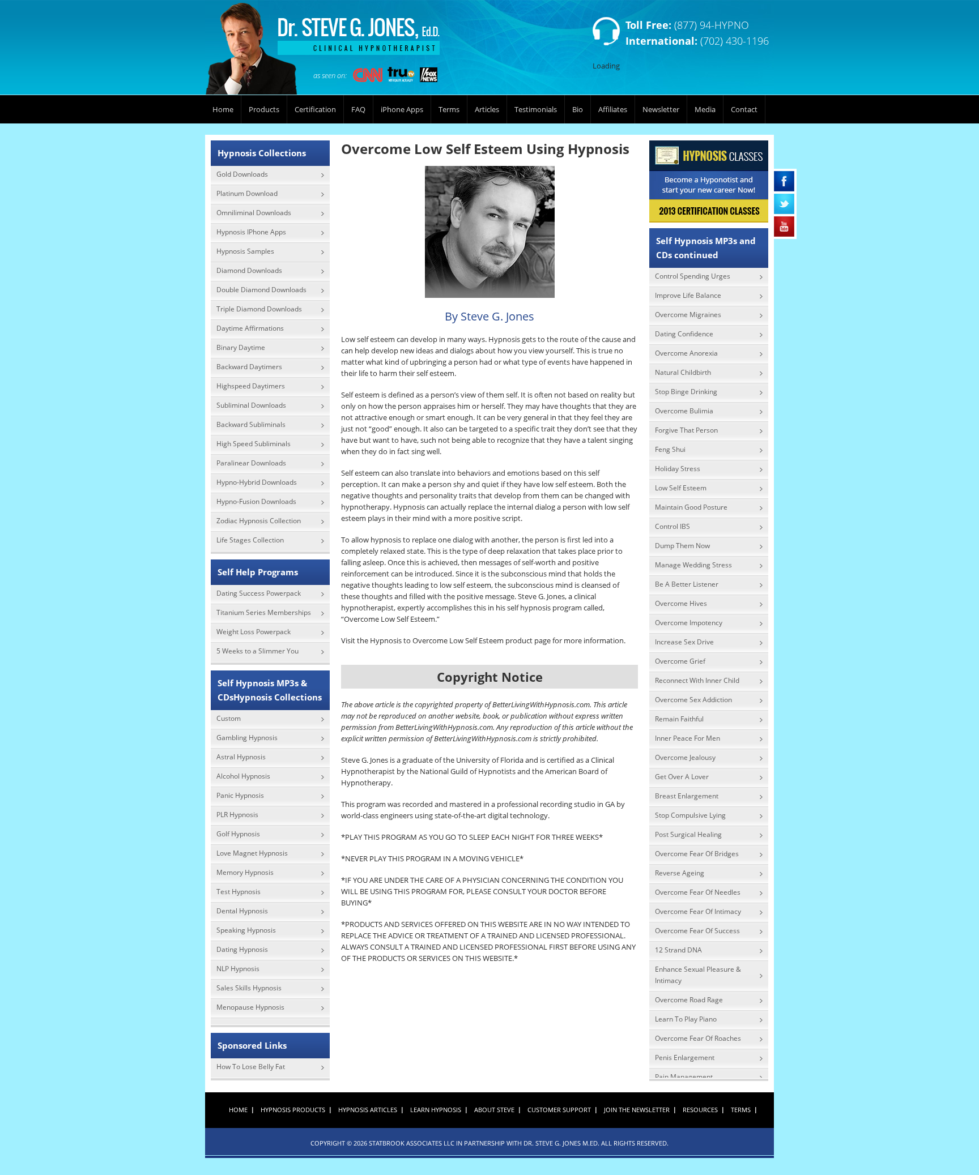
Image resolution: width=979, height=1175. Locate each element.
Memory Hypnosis (245, 872)
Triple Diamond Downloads (259, 309)
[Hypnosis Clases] (708, 181)
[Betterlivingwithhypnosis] (324, 50)
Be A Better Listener (686, 584)
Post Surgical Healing (688, 834)
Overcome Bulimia (684, 411)
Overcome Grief (680, 661)
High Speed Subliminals (253, 443)
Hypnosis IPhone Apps (251, 232)
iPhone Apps (402, 109)
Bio (577, 109)
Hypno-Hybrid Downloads (256, 482)
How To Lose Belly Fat (250, 1066)
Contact (744, 109)
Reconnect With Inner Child (697, 680)
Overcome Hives (681, 603)
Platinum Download (247, 193)
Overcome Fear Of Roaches (698, 1038)
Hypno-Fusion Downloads (256, 501)
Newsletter (660, 109)
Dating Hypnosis (242, 949)
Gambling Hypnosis (247, 737)
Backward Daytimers (249, 366)
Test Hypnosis (238, 891)
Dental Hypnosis (242, 911)
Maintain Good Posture (691, 507)
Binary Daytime (240, 347)
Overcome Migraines (688, 314)
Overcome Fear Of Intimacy (698, 911)
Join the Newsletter (637, 1109)
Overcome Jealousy (685, 757)
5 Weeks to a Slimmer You (257, 651)
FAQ (358, 109)
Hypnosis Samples (245, 251)
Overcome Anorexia (686, 353)
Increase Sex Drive (684, 642)
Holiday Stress (677, 468)
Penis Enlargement (684, 1057)
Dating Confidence (684, 334)
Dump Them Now (682, 545)
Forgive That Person (686, 430)
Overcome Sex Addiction (693, 699)
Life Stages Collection (250, 540)
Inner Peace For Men (687, 738)
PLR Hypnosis (237, 814)
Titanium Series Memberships (263, 612)
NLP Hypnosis (237, 968)
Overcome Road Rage (689, 1000)
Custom (228, 718)
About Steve (494, 1109)
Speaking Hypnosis (246, 930)
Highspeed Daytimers (250, 386)
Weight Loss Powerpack (253, 631)
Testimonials (535, 109)
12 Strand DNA (678, 950)
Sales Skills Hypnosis (249, 988)
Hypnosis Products (293, 1109)
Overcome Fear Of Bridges (697, 853)
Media (705, 109)
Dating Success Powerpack (258, 593)
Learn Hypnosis (435, 1109)
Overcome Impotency (688, 622)
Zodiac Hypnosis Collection (258, 520)
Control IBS (672, 526)
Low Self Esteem (680, 488)
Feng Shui (670, 449)
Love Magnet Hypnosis (252, 853)
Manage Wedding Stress (693, 565)
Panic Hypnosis (240, 795)
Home (222, 109)
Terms (449, 109)
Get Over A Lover (682, 776)
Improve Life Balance (688, 295)
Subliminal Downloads (251, 405)
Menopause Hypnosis (250, 1007)
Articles (487, 109)
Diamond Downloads (249, 270)
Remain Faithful (679, 719)
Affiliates (612, 109)
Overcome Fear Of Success (697, 930)
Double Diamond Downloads (261, 289)
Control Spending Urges (692, 276)
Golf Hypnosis (238, 834)
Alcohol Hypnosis (243, 776)
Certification (315, 109)
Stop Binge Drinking (686, 391)
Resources (700, 1109)
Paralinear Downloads (251, 463)
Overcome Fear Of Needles (697, 892)
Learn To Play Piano (686, 1019)
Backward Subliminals (251, 424)
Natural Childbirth (683, 372)
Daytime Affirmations (250, 328)
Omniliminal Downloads (253, 212)
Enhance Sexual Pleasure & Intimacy (698, 974)
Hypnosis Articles (367, 1109)
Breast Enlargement (686, 796)
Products (264, 109)
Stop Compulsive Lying (690, 815)
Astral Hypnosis (241, 757)
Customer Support (559, 1109)
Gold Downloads (242, 174)
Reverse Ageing (679, 873)
